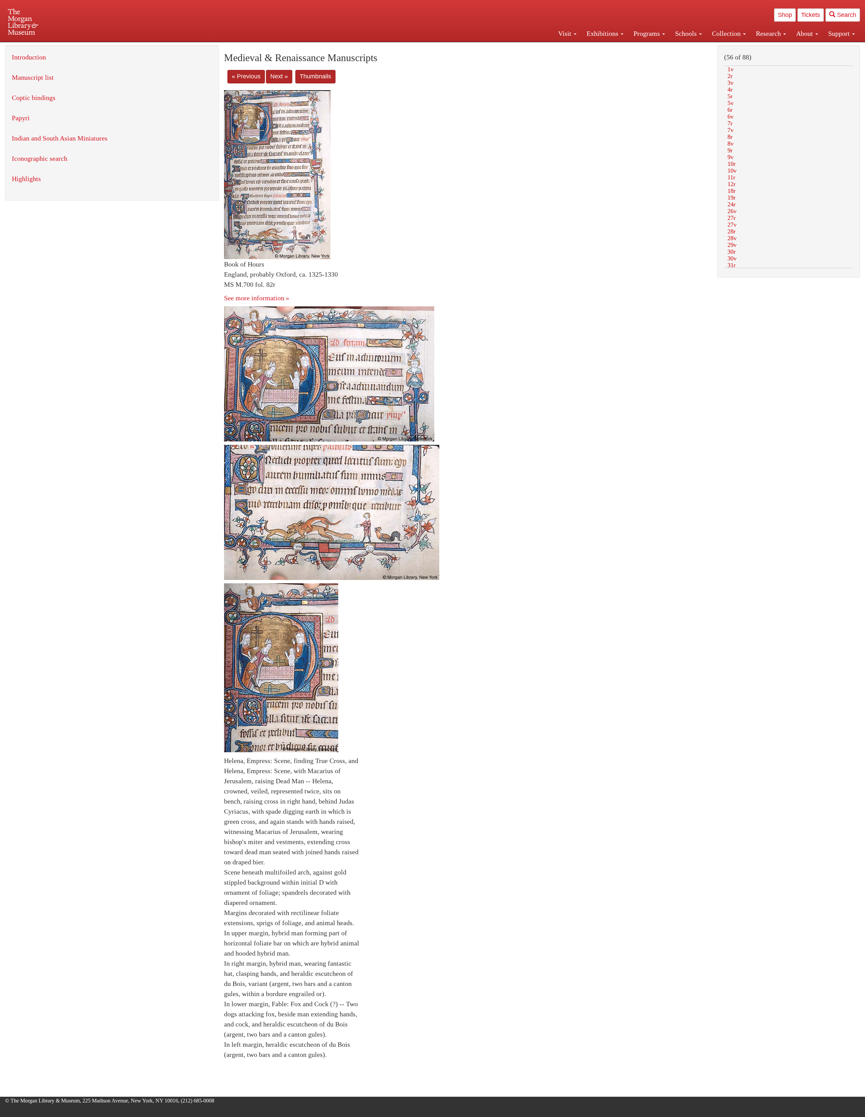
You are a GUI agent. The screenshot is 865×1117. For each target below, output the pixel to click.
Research (769, 33)
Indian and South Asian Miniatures (59, 138)
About (805, 33)
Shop (785, 14)
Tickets (810, 14)
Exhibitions (603, 33)
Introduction (29, 57)
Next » (279, 76)
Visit (565, 33)
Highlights (26, 178)
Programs (648, 33)
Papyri (21, 118)
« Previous (246, 76)
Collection (727, 33)
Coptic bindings (33, 97)
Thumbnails (315, 76)
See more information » (256, 298)
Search (845, 14)
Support (839, 33)
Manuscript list (33, 77)
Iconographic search (39, 158)
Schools (686, 33)
